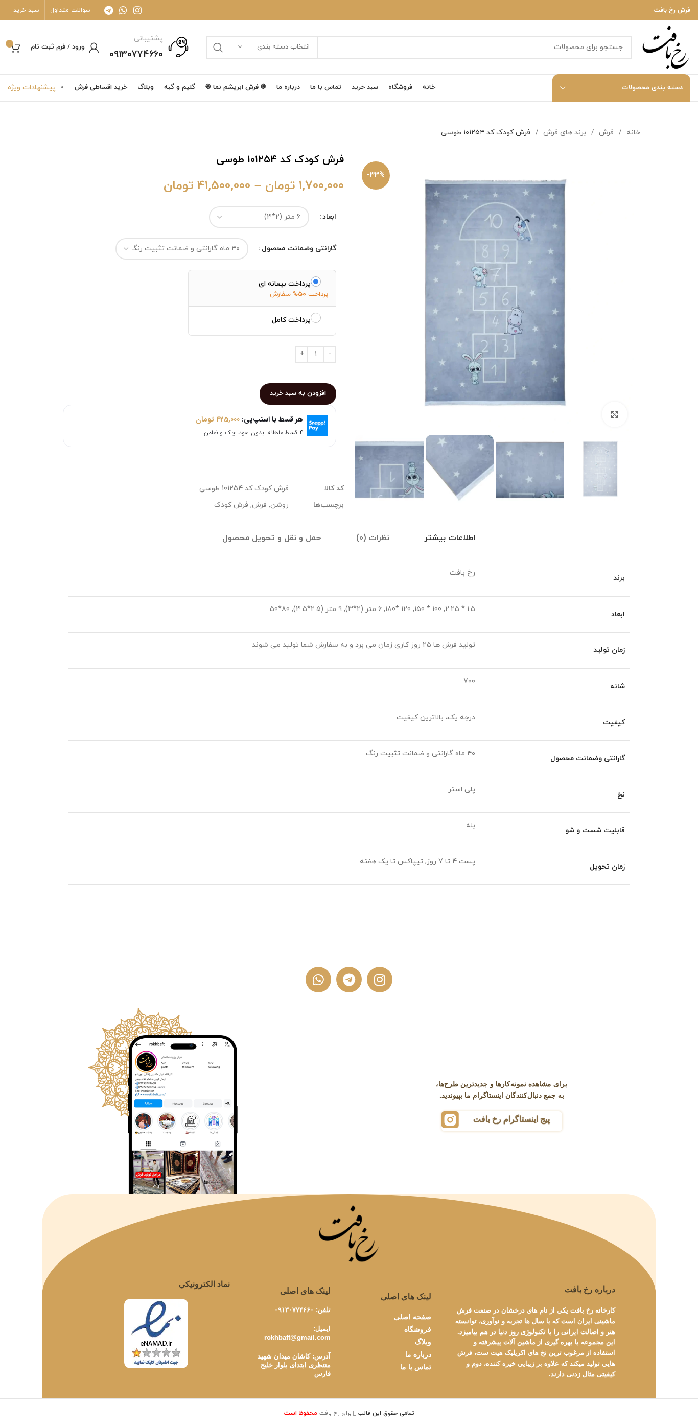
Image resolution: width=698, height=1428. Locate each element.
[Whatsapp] (318, 979)
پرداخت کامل (291, 319)
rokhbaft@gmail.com (297, 1337)
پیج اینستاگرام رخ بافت (511, 1119)
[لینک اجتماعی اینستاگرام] (137, 10)
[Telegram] (349, 979)
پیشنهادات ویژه (32, 87)
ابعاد (329, 217)
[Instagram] (379, 979)
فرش (605, 132)
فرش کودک (231, 505)
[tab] (449, 538)
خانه (632, 132)
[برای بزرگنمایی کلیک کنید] (614, 414)
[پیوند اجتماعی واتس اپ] (123, 10)
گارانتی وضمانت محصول (299, 248)
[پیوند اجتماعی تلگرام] (108, 10)
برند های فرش (563, 132)
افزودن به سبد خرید (298, 393)
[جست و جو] (218, 47)
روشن (279, 505)
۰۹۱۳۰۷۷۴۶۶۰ (294, 1310)
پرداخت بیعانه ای (285, 283)
